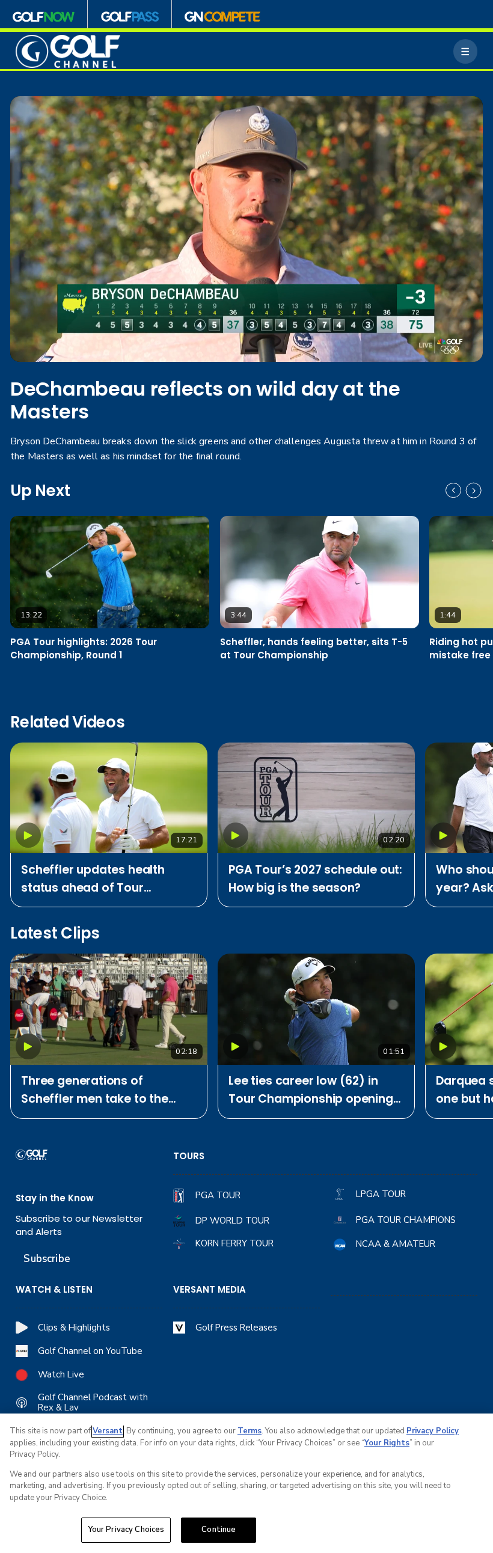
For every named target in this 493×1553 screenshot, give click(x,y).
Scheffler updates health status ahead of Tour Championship (93, 879)
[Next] (474, 490)
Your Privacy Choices (126, 1529)
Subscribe (46, 1259)
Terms (249, 1431)
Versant (108, 1431)
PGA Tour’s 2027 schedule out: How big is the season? (315, 879)
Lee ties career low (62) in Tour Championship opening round (310, 1090)
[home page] (68, 51)
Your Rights (386, 1443)
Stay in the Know (55, 1198)
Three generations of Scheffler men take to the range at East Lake (94, 1090)
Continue (218, 1529)
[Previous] (453, 490)
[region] (246, 1483)
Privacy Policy (432, 1431)
